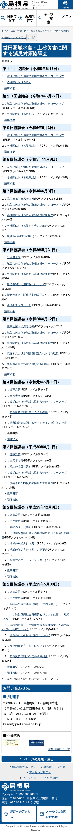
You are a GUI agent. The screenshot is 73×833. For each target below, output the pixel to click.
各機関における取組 (19, 82)
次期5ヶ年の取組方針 (20, 236)
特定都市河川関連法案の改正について (30, 295)
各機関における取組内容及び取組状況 (30, 215)
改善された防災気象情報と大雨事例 (31, 483)
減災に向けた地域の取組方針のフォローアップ (35, 76)
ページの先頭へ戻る (38, 759)
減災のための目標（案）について (30, 635)
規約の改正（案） (20, 466)
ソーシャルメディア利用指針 (40, 778)
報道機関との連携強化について (26, 284)
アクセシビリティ (40, 772)
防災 (40, 30)
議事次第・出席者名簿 (20, 198)
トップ (5, 30)
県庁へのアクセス (20, 814)
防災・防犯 (29, 30)
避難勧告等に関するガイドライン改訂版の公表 (38, 423)
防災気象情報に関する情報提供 (29, 412)
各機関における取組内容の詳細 (26, 225)
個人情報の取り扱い (24, 767)
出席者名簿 (14, 257)
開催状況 (12, 439)
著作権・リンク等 (54, 767)
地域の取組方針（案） (23, 543)
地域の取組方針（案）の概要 (27, 549)
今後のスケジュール (19, 305)
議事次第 (15, 389)
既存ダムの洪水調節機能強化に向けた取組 (33, 353)
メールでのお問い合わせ (56, 814)
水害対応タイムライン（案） (27, 560)
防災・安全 (16, 30)
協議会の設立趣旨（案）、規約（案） (33, 604)
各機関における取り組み (22, 145)
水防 (47, 30)
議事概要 (9, 88)
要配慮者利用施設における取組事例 (28, 364)
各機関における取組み (20, 114)
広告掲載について (59, 749)
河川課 (31, 37)
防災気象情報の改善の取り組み (29, 656)
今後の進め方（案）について (27, 646)
